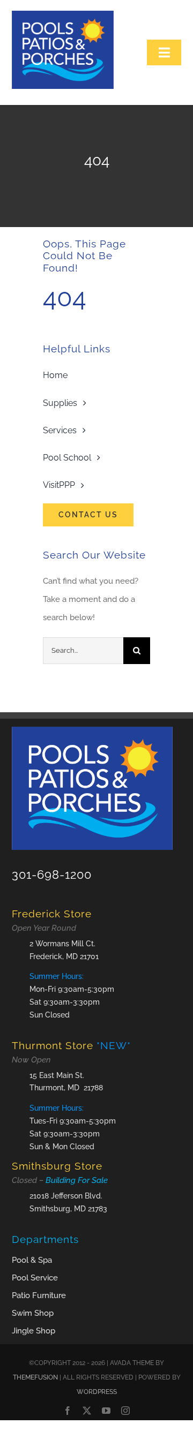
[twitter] (87, 1410)
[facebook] (67, 1410)
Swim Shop (33, 1313)
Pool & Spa (32, 1260)
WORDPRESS (97, 1392)
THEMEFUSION (35, 1377)
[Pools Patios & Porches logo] (63, 14)
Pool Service (35, 1278)
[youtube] (106, 1410)
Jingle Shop (33, 1331)
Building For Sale (77, 1180)
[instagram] (125, 1410)
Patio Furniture (39, 1295)
